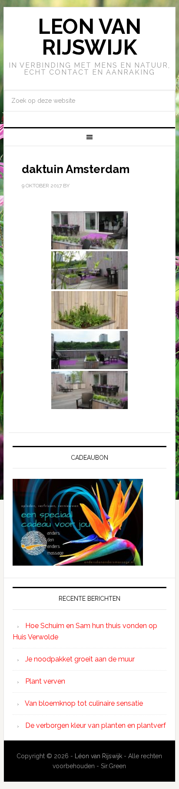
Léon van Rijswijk (98, 756)
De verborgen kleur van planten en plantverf (95, 725)
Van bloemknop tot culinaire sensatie (84, 703)
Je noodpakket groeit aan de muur (80, 659)
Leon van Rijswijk (89, 36)
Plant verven (45, 681)
